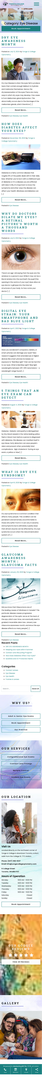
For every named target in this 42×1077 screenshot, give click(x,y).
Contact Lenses (12, 670)
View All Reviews (21, 962)
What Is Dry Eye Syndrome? (19, 473)
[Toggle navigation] (36, 4)
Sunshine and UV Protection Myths (19, 659)
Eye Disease (14, 116)
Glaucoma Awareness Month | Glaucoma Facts (19, 560)
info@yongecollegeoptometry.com (21, 864)
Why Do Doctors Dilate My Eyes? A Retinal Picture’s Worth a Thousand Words (20, 222)
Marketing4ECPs (20, 1066)
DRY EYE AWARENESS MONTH (14, 41)
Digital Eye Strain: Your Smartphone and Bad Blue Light (20, 316)
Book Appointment (21, 28)
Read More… (21, 110)
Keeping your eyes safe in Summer (19, 649)
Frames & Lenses (12, 679)
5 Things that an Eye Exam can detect (20, 394)
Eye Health (23, 116)
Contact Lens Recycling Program (19, 652)
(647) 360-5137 (14, 861)
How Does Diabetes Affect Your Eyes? (20, 127)
